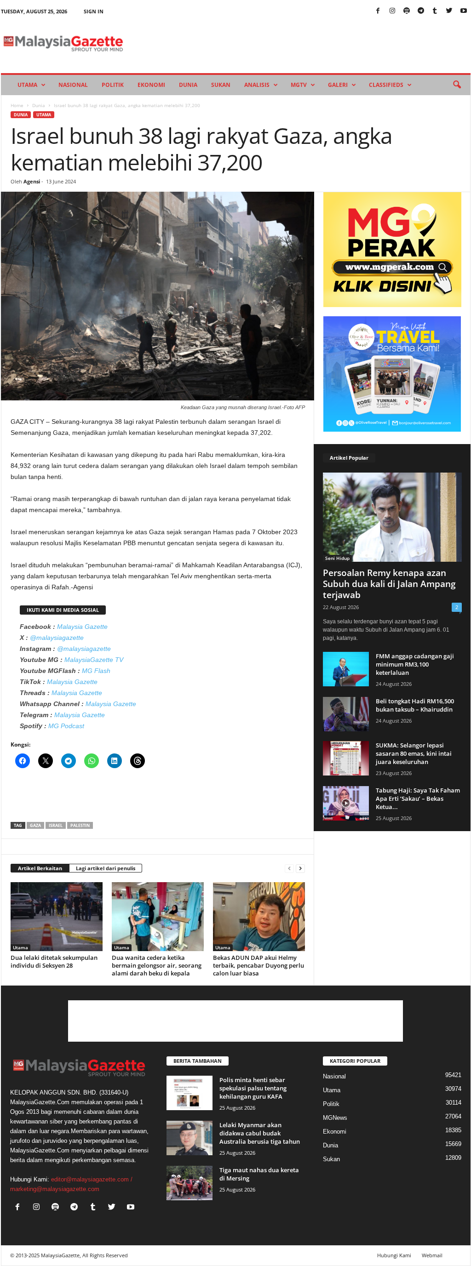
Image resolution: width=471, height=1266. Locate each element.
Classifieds (386, 85)
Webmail (432, 1255)
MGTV (299, 85)
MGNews (335, 1117)
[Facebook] (378, 11)
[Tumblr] (435, 11)
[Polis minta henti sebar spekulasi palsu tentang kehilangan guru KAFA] (190, 1093)
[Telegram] (420, 11)
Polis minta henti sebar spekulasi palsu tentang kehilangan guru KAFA (253, 1088)
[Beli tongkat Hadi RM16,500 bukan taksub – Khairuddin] (346, 714)
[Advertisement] (157, 798)
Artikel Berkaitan (40, 868)
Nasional (73, 85)
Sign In (93, 11)
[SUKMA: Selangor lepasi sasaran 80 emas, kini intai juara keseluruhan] (346, 758)
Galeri (338, 85)
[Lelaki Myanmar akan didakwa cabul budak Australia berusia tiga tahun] (190, 1138)
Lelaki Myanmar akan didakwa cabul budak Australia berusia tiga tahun (259, 1133)
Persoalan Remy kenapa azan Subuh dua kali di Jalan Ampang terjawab (389, 584)
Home (17, 105)
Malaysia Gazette (82, 626)
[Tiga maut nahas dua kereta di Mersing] (190, 1183)
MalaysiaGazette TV (93, 659)
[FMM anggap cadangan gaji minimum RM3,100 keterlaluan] (346, 669)
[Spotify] (406, 11)
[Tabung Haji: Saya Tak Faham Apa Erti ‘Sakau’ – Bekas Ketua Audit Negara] (346, 803)
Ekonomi (151, 85)
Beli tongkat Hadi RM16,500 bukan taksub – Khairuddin (415, 705)
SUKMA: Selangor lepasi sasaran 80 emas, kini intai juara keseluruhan (414, 753)
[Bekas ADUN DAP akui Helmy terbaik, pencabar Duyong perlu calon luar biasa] (259, 916)
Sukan (220, 85)
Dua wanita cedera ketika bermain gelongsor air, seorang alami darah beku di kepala (156, 965)
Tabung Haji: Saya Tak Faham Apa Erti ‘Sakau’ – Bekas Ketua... (418, 798)
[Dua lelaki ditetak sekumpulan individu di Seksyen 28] (57, 916)
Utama (27, 85)
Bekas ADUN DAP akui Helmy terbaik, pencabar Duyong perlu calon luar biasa (258, 965)
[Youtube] (463, 11)
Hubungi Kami (394, 1255)
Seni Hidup (337, 558)
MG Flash (96, 670)
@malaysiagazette (57, 637)
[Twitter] (449, 11)
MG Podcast (66, 726)
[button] (457, 85)
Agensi (31, 181)
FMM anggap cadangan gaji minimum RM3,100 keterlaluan (415, 664)
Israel (56, 825)
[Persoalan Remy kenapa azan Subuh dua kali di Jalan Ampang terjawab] (392, 517)
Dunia (188, 85)
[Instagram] (392, 11)
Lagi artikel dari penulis (105, 868)
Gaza (35, 825)
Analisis (257, 85)
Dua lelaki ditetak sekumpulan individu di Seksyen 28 (54, 961)
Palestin (80, 825)
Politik (113, 85)
